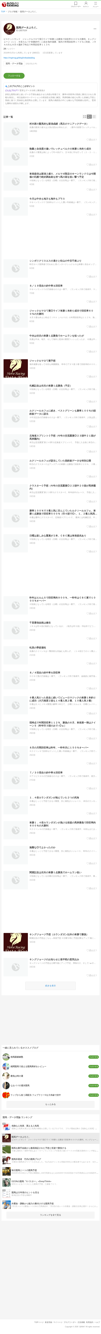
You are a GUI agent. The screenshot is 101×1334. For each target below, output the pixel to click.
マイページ (57, 1322)
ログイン (86, 6)
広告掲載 (81, 1322)
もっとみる (50, 1104)
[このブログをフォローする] (14, 76)
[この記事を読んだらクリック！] (92, 139)
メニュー (96, 6)
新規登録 (48, 1322)
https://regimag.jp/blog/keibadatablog (19, 58)
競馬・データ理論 (14, 63)
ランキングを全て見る (50, 1215)
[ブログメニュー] (94, 29)
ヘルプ (97, 1322)
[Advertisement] (50, 237)
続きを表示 (50, 986)
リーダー (76, 6)
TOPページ (39, 1322)
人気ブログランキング (10, 4)
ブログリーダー (70, 1322)
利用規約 (89, 1322)
